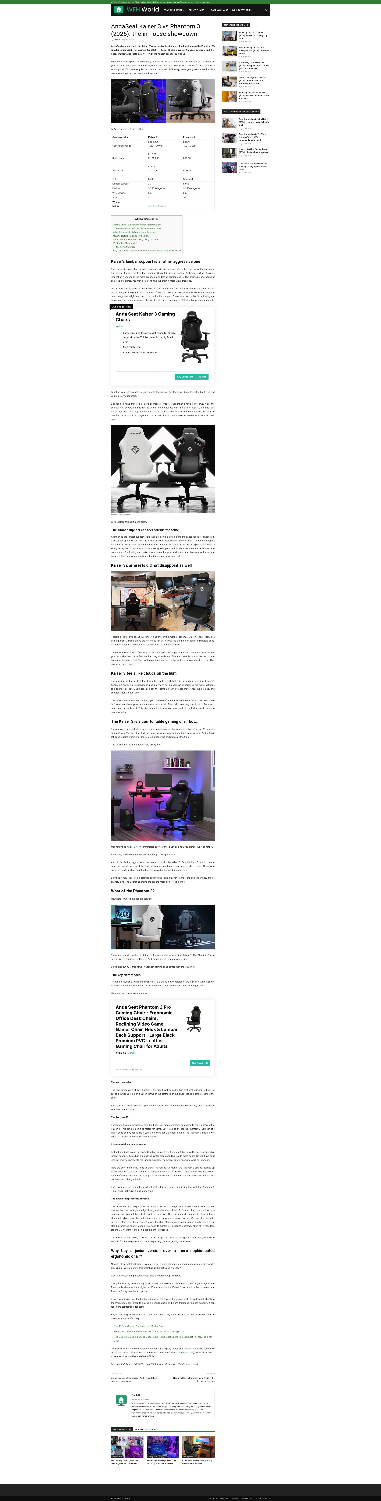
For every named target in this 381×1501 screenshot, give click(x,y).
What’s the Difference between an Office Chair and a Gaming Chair (149, 1331)
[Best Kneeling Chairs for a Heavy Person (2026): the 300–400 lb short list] (229, 51)
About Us (224, 1498)
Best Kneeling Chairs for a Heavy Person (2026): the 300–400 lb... (254, 50)
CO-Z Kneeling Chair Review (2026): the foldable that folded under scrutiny (252, 80)
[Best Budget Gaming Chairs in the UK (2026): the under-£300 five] (163, 1447)
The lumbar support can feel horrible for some (138, 228)
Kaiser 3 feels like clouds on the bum (131, 236)
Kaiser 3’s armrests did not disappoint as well (135, 232)
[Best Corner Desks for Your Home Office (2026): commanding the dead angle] (229, 138)
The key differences (125, 247)
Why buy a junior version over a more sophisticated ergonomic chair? (147, 250)
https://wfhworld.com (140, 1399)
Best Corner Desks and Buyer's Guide (241, 111)
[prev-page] (113, 1469)
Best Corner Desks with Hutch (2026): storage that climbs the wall (254, 122)
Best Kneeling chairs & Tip (236, 25)
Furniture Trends (263, 1498)
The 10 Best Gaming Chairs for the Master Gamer (140, 1326)
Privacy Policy (247, 1498)
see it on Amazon (157, 206)
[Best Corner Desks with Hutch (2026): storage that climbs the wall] (229, 123)
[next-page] (118, 1469)
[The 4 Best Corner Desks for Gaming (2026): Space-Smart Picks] (229, 167)
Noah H (117, 40)
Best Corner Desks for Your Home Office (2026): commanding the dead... (252, 137)
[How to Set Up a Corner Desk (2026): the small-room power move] (229, 153)
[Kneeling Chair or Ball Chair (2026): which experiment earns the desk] (229, 96)
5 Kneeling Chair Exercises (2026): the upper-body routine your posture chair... (254, 65)
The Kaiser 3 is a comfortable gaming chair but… (136, 239)
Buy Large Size (185, 376)
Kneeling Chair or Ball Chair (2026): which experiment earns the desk (254, 95)
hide (156, 219)
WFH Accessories (242, 10)
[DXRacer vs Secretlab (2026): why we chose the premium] (198, 1447)
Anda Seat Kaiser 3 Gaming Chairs (145, 316)
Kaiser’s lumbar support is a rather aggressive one (137, 224)
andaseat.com (186, 1352)
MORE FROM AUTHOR (145, 1429)
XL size (202, 376)
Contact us (235, 1498)
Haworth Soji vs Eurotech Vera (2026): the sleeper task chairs (194, 1379)
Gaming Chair (117, 1457)
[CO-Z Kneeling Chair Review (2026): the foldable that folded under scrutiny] (229, 81)
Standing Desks (173, 10)
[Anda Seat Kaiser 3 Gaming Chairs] (195, 340)
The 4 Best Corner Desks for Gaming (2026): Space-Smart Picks (253, 166)
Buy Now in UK (200, 1063)
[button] (266, 10)
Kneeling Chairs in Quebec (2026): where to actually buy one (253, 35)
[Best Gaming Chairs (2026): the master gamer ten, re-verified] (127, 1447)
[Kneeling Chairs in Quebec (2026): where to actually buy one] (229, 36)
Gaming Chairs (219, 10)
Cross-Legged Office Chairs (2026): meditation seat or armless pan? (134, 1379)
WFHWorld (213, 1498)
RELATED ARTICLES (122, 1429)
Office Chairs (196, 10)
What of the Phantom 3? (125, 243)
